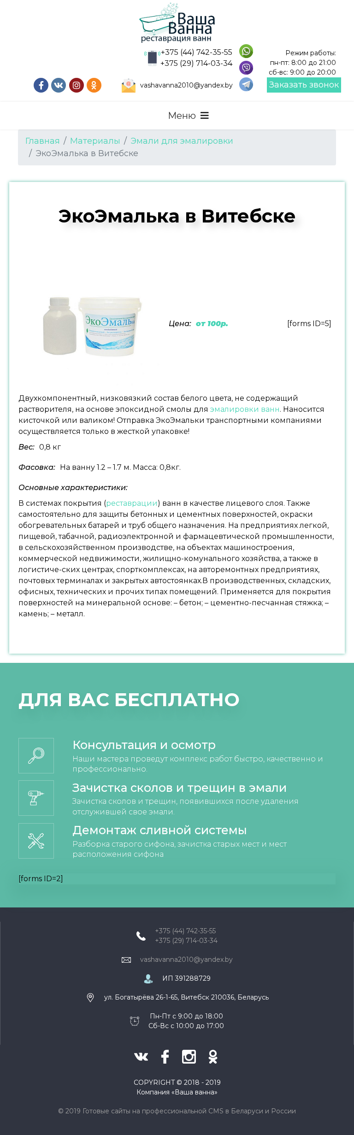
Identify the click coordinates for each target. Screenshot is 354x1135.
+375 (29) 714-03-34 (196, 63)
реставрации (132, 503)
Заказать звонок (304, 85)
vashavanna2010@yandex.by (186, 85)
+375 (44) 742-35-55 (196, 52)
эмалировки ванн (245, 409)
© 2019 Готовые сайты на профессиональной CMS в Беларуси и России (177, 1111)
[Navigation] (188, 115)
